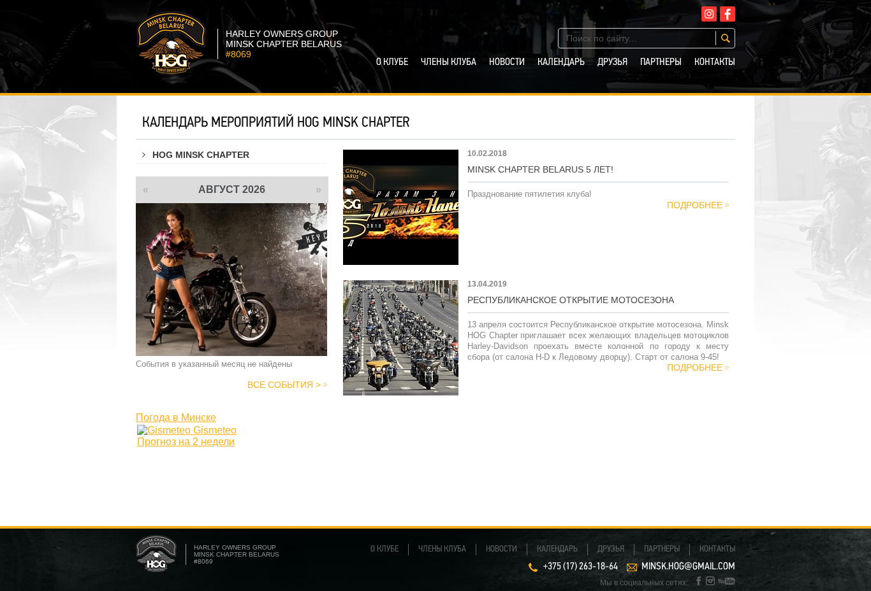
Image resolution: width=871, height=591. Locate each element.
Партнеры (661, 62)
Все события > (284, 385)
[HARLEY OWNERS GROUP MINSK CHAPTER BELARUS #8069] (171, 70)
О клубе (392, 62)
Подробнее (694, 205)
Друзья (612, 62)
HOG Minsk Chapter (200, 155)
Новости (507, 62)
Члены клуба (448, 62)
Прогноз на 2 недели (186, 441)
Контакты (714, 62)
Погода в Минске (176, 417)
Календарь (561, 62)
